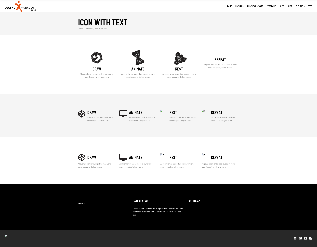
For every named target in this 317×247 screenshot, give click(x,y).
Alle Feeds (137, 212)
